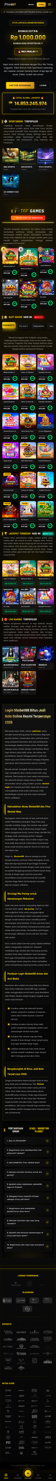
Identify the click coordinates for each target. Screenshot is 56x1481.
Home (6, 1478)
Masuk (31, 4)
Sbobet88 (19, 856)
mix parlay (29, 909)
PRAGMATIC (9, 325)
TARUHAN (10, 156)
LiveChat (38, 1478)
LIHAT (10, 568)
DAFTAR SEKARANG (20, 85)
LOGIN (43, 85)
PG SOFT (24, 326)
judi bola (36, 731)
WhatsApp (17, 1478)
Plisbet (40, 1084)
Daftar (41, 4)
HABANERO (38, 326)
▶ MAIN (10, 256)
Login (50, 1478)
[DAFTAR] (28, 1473)
